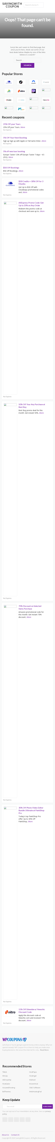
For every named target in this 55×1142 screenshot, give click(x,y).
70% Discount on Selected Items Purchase (30, 607)
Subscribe (47, 1106)
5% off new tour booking (14, 151)
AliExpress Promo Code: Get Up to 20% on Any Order (31, 204)
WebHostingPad (35, 1092)
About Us (5, 1135)
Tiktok (4, 1072)
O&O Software (34, 1088)
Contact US (15, 1135)
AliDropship (6, 1080)
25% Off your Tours (11, 124)
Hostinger (33, 1076)
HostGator (6, 1084)
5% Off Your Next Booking (15, 137)
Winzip (5, 1076)
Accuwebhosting (8, 1088)
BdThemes (6, 1092)
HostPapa (33, 1072)
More (23, 127)
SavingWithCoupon (12, 5)
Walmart (32, 1080)
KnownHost (33, 1084)
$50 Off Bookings (11, 167)
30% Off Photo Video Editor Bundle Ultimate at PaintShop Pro (31, 810)
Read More (44, 1050)
